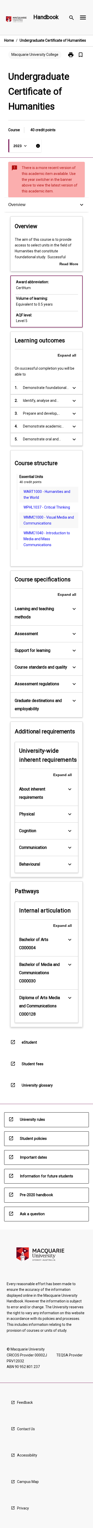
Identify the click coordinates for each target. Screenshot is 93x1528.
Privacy (23, 1508)
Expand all (67, 355)
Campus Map (28, 1482)
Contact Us (26, 1429)
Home (9, 40)
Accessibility (27, 1455)
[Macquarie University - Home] (16, 20)
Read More (68, 264)
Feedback (25, 1402)
